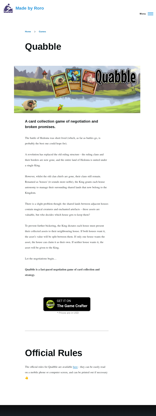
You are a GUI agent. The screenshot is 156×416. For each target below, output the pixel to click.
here (75, 366)
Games (42, 31)
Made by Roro (30, 8)
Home (28, 31)
